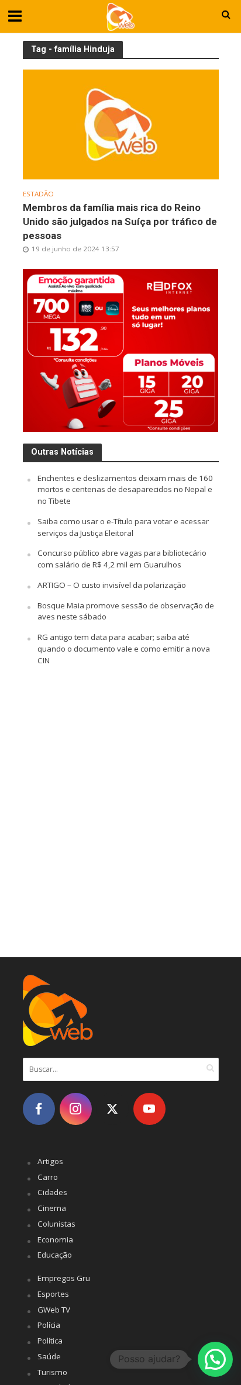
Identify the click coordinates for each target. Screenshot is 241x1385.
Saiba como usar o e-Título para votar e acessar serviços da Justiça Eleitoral (123, 527)
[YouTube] (149, 1109)
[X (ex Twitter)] (113, 1109)
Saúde (49, 1356)
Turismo (52, 1372)
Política (50, 1340)
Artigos (50, 1161)
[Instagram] (76, 1109)
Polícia (48, 1325)
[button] (215, 1359)
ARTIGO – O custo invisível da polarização (111, 585)
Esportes (53, 1294)
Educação (54, 1254)
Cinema (51, 1208)
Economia (55, 1239)
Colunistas (56, 1223)
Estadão (38, 194)
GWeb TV (53, 1309)
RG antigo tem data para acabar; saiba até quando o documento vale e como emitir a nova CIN (123, 649)
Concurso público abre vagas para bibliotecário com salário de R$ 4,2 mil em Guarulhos (121, 559)
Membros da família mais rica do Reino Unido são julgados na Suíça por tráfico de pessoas (120, 221)
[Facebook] (39, 1109)
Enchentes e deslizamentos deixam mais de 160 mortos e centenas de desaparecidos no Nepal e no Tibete (125, 490)
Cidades (52, 1192)
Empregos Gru (63, 1278)
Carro (47, 1177)
